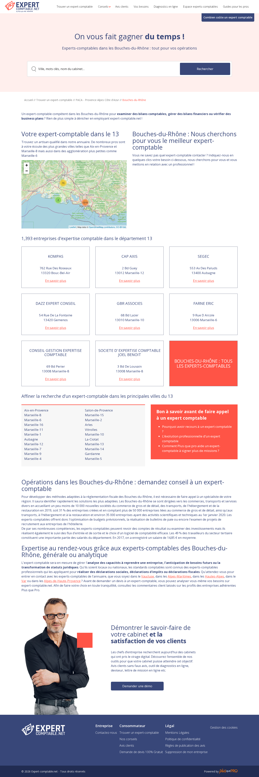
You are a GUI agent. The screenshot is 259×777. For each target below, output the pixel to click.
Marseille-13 (94, 444)
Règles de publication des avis (185, 745)
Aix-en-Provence (36, 410)
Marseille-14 (94, 449)
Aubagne (31, 439)
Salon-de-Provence (99, 410)
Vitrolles (91, 429)
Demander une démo (137, 686)
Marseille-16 (33, 424)
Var (23, 581)
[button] (103, 7)
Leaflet (73, 227)
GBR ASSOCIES (129, 303)
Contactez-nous (106, 733)
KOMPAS (55, 256)
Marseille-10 (94, 434)
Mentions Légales (177, 733)
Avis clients (126, 745)
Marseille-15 (94, 415)
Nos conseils (128, 739)
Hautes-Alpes (214, 576)
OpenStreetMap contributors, (102, 227)
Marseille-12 (33, 444)
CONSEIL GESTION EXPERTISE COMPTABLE (55, 352)
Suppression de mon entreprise (186, 752)
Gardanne (92, 454)
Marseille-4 (32, 458)
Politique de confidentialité (182, 739)
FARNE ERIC (203, 303)
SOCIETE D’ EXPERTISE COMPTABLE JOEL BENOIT (129, 352)
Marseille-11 (33, 429)
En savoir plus (55, 280)
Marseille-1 (32, 434)
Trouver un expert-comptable (54, 100)
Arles (89, 424)
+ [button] (26, 165)
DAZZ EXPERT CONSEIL (56, 303)
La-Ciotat (92, 439)
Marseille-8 (32, 415)
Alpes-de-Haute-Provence (62, 581)
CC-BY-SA (121, 227)
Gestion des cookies (224, 727)
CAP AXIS (129, 256)
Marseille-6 (32, 420)
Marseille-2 (93, 420)
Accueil (28, 100)
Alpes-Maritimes (179, 576)
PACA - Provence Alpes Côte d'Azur (97, 100)
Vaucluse (147, 576)
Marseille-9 (32, 454)
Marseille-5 (93, 458)
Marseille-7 (32, 449)
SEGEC (203, 256)
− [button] (26, 171)
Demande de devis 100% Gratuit (141, 752)
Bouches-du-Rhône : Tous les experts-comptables (203, 363)
